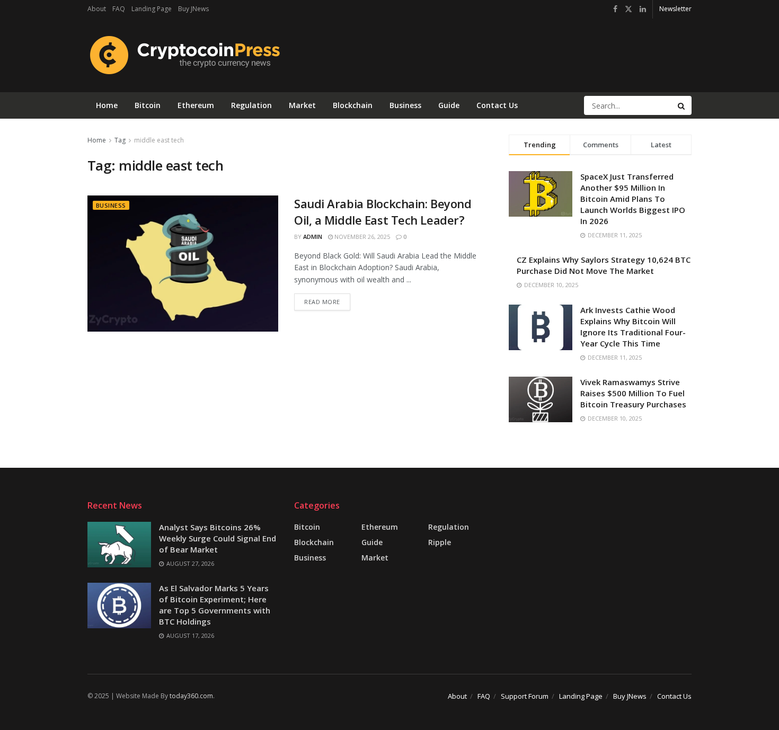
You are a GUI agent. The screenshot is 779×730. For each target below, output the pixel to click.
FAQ (118, 8)
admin (312, 237)
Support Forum (524, 696)
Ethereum (196, 105)
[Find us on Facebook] (615, 9)
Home (107, 105)
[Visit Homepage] (183, 55)
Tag (120, 140)
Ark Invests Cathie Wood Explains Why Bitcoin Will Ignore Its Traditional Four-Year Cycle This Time (633, 327)
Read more (327, 299)
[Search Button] (682, 105)
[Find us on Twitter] (628, 9)
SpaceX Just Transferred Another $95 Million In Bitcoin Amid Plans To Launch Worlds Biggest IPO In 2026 (632, 198)
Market (302, 105)
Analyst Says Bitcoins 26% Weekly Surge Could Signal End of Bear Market (217, 538)
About (96, 8)
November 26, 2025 (361, 237)
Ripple (439, 542)
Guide (448, 105)
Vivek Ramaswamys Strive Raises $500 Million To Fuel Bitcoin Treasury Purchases (633, 393)
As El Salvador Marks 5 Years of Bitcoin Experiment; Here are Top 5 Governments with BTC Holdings (214, 605)
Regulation (251, 105)
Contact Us (497, 105)
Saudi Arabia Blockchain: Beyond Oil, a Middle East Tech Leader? (382, 211)
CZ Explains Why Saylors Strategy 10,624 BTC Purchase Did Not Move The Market (604, 265)
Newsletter (675, 8)
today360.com (191, 695)
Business (405, 105)
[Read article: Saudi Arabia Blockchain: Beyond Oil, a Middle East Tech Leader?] (182, 263)
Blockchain (353, 105)
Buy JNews (193, 8)
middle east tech (159, 140)
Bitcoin (148, 105)
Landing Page (151, 8)
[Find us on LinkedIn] (643, 9)
